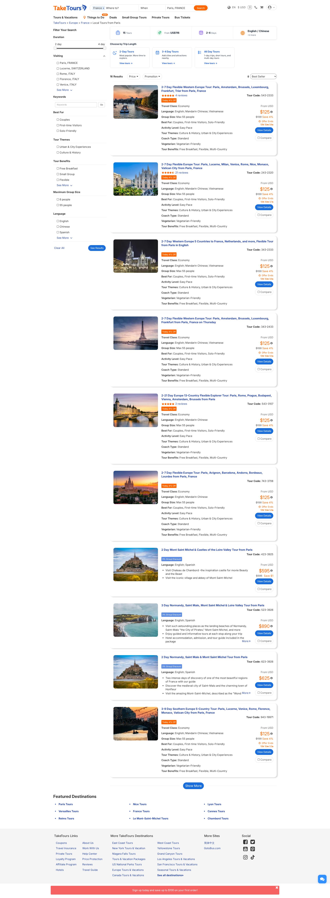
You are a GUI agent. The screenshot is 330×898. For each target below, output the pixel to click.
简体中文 (209, 843)
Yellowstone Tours (168, 848)
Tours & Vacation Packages (128, 859)
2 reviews (181, 403)
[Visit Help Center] (250, 7)
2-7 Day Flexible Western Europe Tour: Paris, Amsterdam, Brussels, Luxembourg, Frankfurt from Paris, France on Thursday (215, 320)
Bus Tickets (182, 17)
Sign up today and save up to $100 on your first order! (165, 890)
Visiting (58, 55)
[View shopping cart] (261, 7)
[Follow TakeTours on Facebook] (245, 842)
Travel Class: (169, 106)
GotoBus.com (212, 848)
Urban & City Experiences (75, 146)
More (245, 641)
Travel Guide (90, 870)
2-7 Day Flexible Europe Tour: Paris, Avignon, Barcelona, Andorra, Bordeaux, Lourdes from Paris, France (212, 474)
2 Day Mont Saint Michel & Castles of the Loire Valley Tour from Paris (206, 549)
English (64, 221)
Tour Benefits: (170, 149)
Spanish (64, 232)
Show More (193, 786)
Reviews (87, 864)
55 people (66, 205)
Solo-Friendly (68, 130)
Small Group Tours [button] (134, 17)
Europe (73, 22)
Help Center (89, 853)
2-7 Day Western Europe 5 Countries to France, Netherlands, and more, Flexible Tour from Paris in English (217, 243)
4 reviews (181, 95)
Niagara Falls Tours (124, 853)
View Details (264, 130)
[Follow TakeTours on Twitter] (252, 842)
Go (101, 104)
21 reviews (181, 172)
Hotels (60, 870)
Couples (65, 119)
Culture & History (70, 152)
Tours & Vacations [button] (65, 17)
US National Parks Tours (127, 864)
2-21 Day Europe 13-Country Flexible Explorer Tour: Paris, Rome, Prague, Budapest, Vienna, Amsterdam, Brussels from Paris (216, 397)
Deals (113, 17)
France (85, 22)
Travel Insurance (66, 848)
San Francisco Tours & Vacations (177, 864)
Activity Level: (170, 127)
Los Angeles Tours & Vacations (176, 859)
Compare (266, 137)
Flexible (64, 179)
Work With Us (90, 848)
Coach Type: (169, 138)
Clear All (59, 248)
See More (63, 90)
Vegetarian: (168, 144)
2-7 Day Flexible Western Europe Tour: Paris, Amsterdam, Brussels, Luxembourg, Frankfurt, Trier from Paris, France (215, 89)
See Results (96, 247)
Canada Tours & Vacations (128, 875)
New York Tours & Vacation (128, 848)
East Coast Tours (122, 843)
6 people (65, 199)
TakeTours (59, 22)
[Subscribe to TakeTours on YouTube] (245, 849)
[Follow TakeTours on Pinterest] (252, 849)
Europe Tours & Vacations (128, 870)
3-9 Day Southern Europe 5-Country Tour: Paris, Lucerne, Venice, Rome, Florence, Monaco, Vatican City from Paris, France (215, 710)
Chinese (65, 226)
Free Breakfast (69, 168)
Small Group (67, 174)
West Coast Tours (168, 843)
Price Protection (92, 859)
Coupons (61, 843)
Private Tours (160, 17)
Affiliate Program (66, 864)
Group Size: (168, 117)
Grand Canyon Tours (169, 853)
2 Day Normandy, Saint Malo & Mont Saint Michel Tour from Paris (204, 657)
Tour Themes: (170, 133)
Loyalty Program (66, 859)
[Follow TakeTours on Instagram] (245, 857)
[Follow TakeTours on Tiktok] (252, 857)
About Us (88, 843)
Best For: (167, 122)
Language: (167, 111)
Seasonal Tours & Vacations (174, 870)
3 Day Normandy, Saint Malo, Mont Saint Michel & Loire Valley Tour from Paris (212, 605)
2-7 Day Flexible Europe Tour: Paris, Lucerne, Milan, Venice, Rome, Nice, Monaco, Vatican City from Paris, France (215, 166)
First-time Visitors (71, 125)
